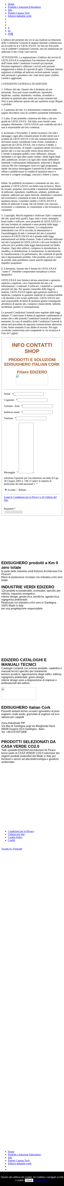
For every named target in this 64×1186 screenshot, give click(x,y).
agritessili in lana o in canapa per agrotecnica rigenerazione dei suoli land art (28, 634)
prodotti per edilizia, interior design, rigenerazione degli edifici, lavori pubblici (29, 646)
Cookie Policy (15, 837)
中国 (10, 34)
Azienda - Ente (12, 406)
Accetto (11, 489)
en (9, 30)
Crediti (11, 840)
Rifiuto (22, 489)
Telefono (8, 418)
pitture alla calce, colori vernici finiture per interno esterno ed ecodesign (30, 640)
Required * (9, 508)
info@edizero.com (11, 735)
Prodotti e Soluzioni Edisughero (24, 7)
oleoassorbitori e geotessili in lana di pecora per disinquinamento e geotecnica (29, 628)
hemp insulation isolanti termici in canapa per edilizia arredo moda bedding (30, 622)
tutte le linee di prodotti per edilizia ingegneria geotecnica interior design (27, 651)
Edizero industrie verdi (19, 16)
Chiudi (29, 1180)
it (8, 27)
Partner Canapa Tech (19, 13)
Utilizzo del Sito (16, 834)
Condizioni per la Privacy (21, 831)
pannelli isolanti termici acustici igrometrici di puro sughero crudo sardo (28, 616)
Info (10, 10)
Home (11, 4)
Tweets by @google (11, 848)
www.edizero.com (33, 735)
